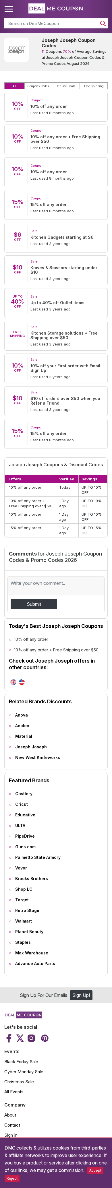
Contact (12, 1125)
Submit (34, 604)
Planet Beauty (29, 931)
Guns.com (25, 846)
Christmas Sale (19, 1081)
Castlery (23, 793)
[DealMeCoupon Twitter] (20, 1038)
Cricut (21, 804)
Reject (12, 1178)
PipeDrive (25, 836)
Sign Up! (81, 995)
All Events (14, 1091)
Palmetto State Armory (38, 857)
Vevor (21, 867)
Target (22, 899)
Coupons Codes (38, 86)
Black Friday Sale (21, 1061)
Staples (23, 942)
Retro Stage (27, 910)
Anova (21, 715)
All (14, 86)
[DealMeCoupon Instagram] (31, 1038)
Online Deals (66, 86)
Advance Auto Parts (35, 963)
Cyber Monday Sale (23, 1071)
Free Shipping (94, 86)
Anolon (22, 725)
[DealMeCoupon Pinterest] (44, 1038)
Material (23, 736)
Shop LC (23, 889)
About (10, 1115)
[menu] (9, 9)
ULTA (20, 825)
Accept (95, 1170)
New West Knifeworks (37, 757)
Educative (25, 814)
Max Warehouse (31, 952)
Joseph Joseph (31, 746)
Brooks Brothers (31, 878)
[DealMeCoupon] (23, 1017)
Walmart (23, 921)
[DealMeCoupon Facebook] (9, 1038)
